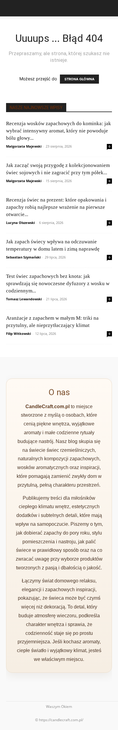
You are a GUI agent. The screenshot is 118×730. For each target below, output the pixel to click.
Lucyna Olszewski (20, 222)
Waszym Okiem (59, 706)
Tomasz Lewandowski (24, 299)
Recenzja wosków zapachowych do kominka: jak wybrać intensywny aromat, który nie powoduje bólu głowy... (58, 131)
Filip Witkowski (18, 333)
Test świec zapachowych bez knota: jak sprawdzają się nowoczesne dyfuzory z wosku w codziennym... (58, 283)
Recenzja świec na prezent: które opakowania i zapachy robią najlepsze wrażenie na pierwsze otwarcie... (56, 207)
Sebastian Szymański (23, 257)
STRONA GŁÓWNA (79, 79)
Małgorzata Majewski (23, 146)
